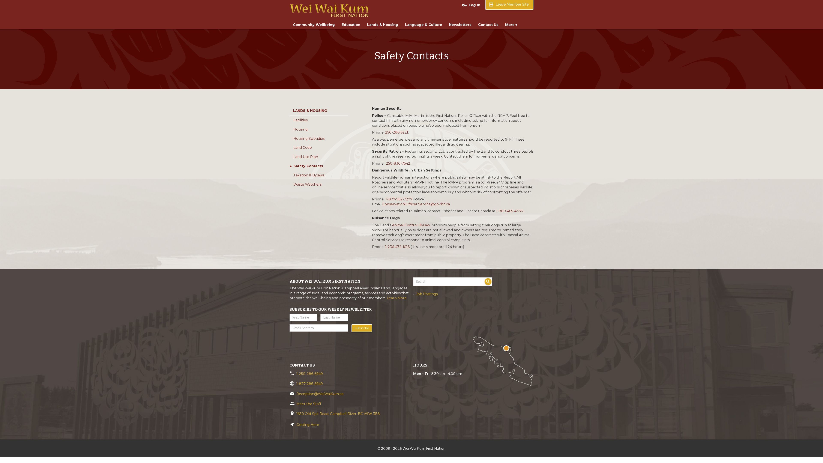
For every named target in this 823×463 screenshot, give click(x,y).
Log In (471, 5)
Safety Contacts (308, 166)
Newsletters (460, 25)
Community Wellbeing (314, 25)
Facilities (300, 120)
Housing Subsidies (308, 139)
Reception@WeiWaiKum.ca (319, 394)
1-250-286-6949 (309, 374)
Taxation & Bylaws (308, 175)
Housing (300, 129)
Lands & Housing (382, 25)
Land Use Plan (305, 157)
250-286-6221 (396, 132)
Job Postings (427, 294)
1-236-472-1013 (397, 247)
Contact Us (488, 25)
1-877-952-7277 (399, 199)
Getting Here (307, 425)
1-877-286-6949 (309, 384)
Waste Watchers (307, 184)
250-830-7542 (398, 163)
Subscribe (361, 328)
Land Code (302, 148)
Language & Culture (423, 25)
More (510, 25)
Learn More (397, 298)
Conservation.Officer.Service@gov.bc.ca (416, 204)
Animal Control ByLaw (411, 225)
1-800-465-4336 (509, 211)
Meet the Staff (308, 404)
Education (351, 25)
